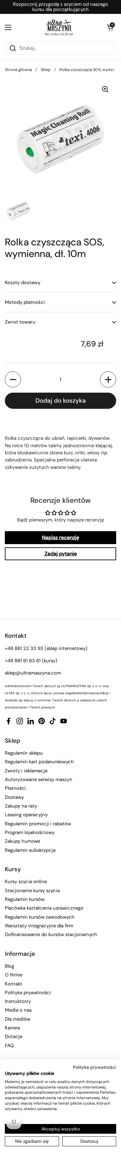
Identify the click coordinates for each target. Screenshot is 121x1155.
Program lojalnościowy (30, 832)
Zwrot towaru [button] (20, 322)
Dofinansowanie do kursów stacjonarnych (51, 934)
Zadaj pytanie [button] (61, 553)
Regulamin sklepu (24, 753)
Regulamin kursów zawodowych (40, 917)
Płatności (15, 788)
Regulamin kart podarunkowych (39, 761)
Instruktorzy (18, 1001)
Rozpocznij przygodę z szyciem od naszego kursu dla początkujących (60, 7)
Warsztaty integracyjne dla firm (39, 926)
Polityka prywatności (28, 992)
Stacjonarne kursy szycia (32, 890)
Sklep (46, 69)
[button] (109, 27)
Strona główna (18, 69)
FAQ (9, 1045)
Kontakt (13, 984)
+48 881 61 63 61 (23, 660)
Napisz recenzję (60, 537)
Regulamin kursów (25, 899)
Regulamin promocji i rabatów (38, 823)
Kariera (12, 1028)
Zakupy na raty (21, 806)
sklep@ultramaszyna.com (33, 673)
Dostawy (14, 797)
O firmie (13, 975)
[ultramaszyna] (59, 25)
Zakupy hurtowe (22, 841)
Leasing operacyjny (26, 814)
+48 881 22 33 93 (24, 648)
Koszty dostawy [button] (22, 282)
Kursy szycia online (26, 881)
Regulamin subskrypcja (30, 850)
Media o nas (18, 1010)
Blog (9, 966)
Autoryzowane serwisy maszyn (38, 779)
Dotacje (13, 1036)
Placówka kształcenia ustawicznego (44, 908)
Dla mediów (17, 1019)
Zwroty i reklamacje (26, 771)
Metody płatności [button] (25, 302)
